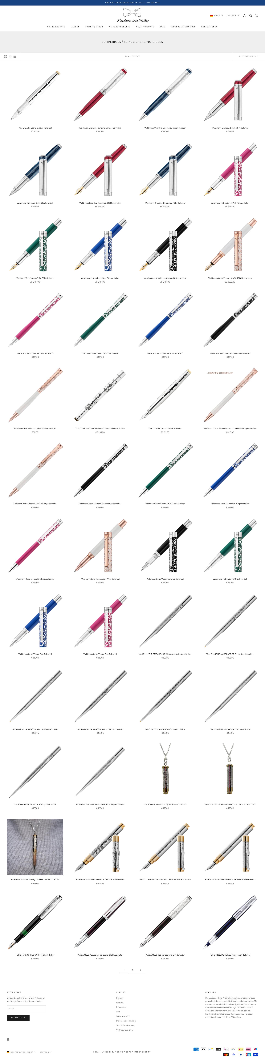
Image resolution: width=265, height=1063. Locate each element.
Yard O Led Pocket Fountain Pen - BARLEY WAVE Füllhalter (165, 879)
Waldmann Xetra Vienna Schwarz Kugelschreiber (100, 503)
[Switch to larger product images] (5, 56)
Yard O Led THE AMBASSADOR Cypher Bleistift (35, 804)
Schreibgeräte (56, 27)
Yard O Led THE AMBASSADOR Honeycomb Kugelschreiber (165, 654)
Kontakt (119, 1002)
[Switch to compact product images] (15, 56)
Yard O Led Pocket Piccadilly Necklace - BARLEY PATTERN (230, 804)
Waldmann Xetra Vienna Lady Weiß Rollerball (100, 579)
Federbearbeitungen (183, 27)
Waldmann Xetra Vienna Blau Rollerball (35, 654)
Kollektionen (209, 27)
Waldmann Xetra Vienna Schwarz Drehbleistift (230, 353)
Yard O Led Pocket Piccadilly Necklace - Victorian (165, 804)
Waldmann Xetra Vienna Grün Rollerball (230, 579)
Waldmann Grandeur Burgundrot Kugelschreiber (100, 128)
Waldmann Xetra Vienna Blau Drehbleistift (165, 353)
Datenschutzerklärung (126, 1021)
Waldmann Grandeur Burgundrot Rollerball (230, 128)
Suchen (119, 998)
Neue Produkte (145, 27)
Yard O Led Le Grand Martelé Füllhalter (165, 428)
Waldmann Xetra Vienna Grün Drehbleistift (100, 353)
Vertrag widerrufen (124, 1030)
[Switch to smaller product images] (10, 56)
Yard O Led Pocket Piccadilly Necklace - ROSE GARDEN (35, 879)
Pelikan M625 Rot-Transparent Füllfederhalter (165, 955)
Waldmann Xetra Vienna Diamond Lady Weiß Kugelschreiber (230, 428)
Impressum (121, 1007)
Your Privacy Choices (125, 1025)
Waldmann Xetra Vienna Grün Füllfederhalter (35, 278)
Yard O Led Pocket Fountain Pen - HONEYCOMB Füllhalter (230, 879)
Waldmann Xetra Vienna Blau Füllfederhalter (100, 278)
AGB (118, 1011)
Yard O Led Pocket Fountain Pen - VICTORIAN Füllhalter (100, 879)
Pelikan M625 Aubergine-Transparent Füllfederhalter (100, 955)
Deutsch (231, 16)
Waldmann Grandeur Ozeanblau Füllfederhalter (165, 203)
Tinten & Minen (94, 27)
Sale (162, 27)
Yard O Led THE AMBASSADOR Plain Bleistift (230, 729)
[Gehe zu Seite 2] (141, 970)
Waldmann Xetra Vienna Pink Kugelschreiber (35, 579)
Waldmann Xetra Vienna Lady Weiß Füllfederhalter (230, 278)
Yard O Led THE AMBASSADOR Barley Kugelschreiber (230, 654)
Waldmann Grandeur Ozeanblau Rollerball (35, 203)
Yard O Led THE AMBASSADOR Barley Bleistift (165, 729)
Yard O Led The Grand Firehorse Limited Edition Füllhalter (100, 428)
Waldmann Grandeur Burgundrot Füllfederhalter (100, 203)
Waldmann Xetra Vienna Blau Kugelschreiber (230, 503)
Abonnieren (18, 1018)
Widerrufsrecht (123, 1016)
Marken (75, 27)
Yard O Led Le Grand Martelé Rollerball (35, 128)
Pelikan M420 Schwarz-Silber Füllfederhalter (35, 955)
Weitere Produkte (119, 27)
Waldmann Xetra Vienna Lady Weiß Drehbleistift (35, 428)
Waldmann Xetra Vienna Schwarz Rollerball (165, 579)
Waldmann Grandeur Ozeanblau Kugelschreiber (165, 128)
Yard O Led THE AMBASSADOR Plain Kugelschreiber (35, 729)
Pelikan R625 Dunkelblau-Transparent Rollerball (230, 955)
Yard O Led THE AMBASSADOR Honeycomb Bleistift (100, 729)
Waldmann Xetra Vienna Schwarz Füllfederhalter (165, 278)
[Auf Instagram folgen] (8, 1039)
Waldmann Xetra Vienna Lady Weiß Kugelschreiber (35, 503)
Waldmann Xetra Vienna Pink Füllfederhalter (230, 203)
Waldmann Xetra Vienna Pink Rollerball (100, 654)
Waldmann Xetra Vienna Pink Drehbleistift (35, 353)
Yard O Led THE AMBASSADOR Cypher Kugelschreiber (100, 804)
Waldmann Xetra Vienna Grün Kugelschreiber (165, 503)
